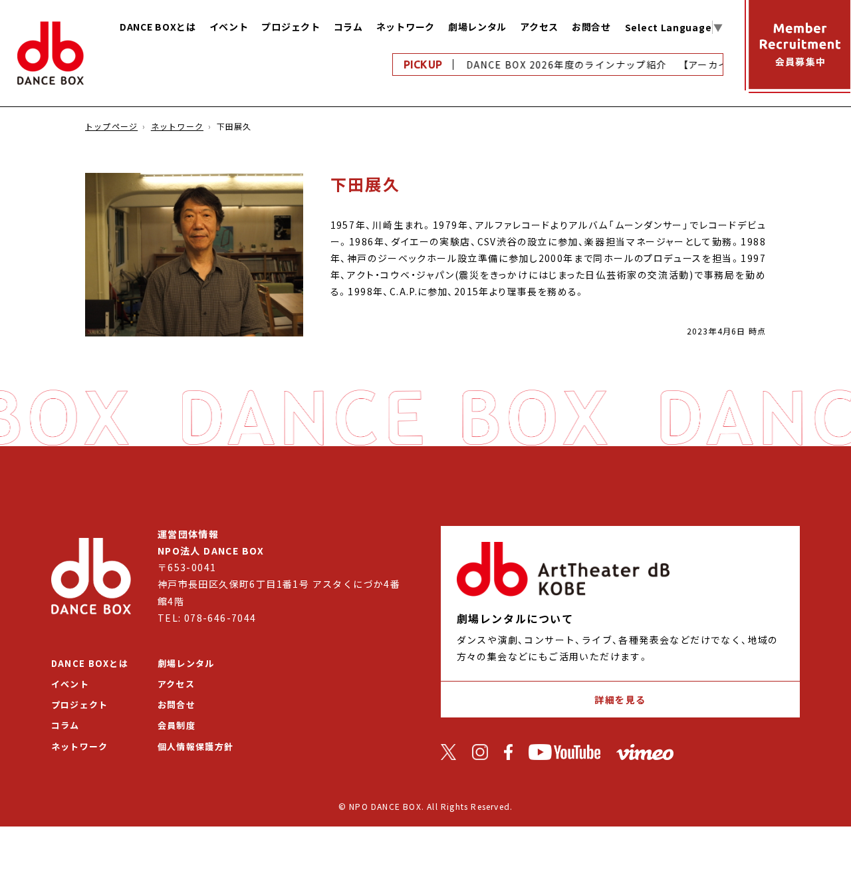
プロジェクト (290, 26)
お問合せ (591, 26)
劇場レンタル (477, 26)
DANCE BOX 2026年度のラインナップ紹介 (560, 64)
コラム (348, 26)
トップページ (111, 126)
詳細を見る (620, 699)
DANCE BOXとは (158, 26)
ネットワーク (405, 26)
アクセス (539, 26)
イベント (229, 26)
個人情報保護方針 (195, 746)
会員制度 (176, 725)
